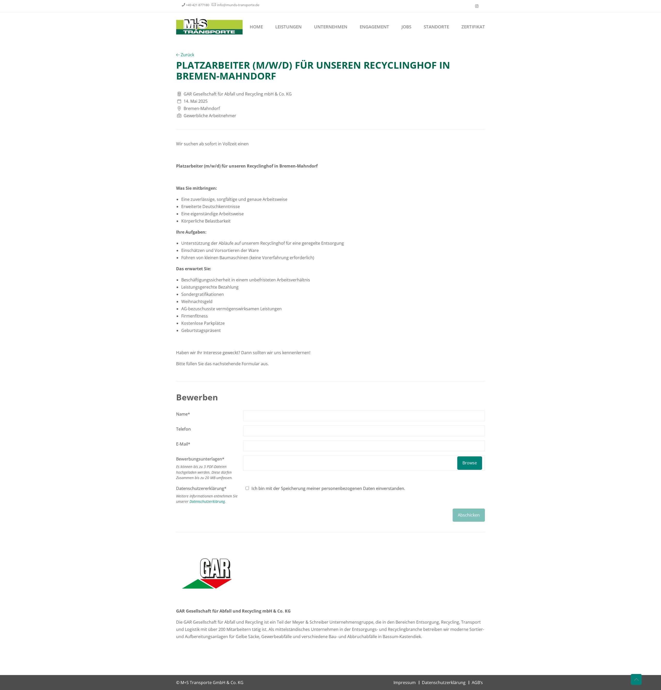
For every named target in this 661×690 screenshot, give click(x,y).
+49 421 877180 (197, 5)
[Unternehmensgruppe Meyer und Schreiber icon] (477, 6)
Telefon (183, 429)
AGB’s (477, 682)
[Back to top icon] (636, 679)
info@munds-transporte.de (237, 5)
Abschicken (469, 515)
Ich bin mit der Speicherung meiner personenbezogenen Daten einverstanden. (328, 488)
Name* (183, 414)
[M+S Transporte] (209, 26)
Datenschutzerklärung (207, 501)
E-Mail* (183, 444)
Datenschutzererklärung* (201, 488)
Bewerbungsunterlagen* (200, 459)
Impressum (405, 682)
